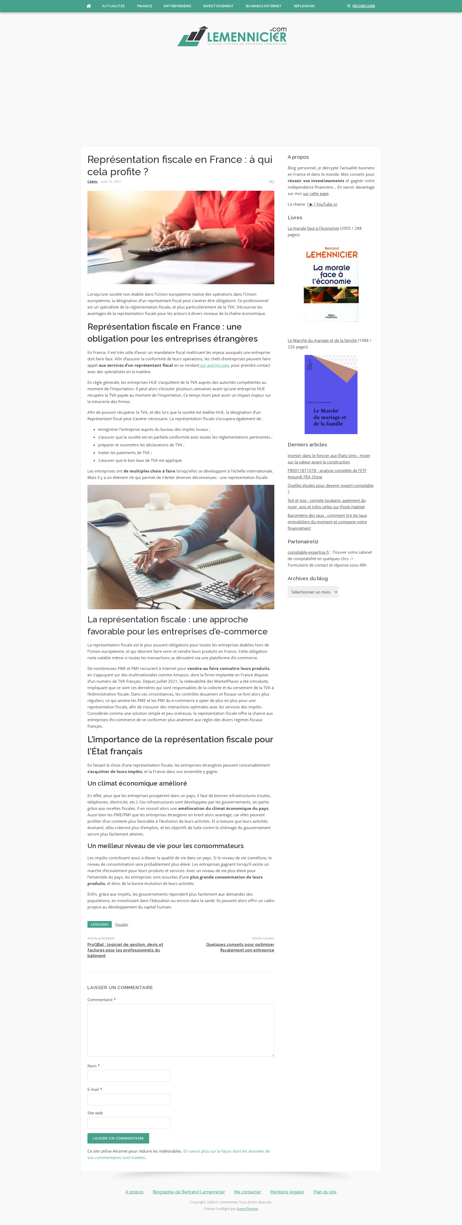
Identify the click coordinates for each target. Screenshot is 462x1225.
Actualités (113, 6)
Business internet (264, 6)
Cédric (92, 181)
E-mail (94, 1089)
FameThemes (247, 1208)
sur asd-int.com (214, 365)
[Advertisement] (231, 98)
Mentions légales (287, 1192)
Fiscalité (121, 924)
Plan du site (325, 1192)
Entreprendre (177, 6)
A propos (134, 1192)
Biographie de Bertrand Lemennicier (189, 1192)
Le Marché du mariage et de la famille (322, 340)
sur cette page (316, 193)
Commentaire (101, 999)
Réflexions (304, 6)
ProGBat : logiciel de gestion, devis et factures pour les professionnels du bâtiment (125, 950)
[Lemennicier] (231, 36)
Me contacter (247, 1192)
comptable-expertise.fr (308, 552)
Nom (93, 1065)
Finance (144, 6)
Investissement (218, 6)
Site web (95, 1112)
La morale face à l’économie (313, 228)
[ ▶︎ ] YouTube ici (322, 204)
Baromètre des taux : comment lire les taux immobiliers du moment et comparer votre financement (327, 522)
